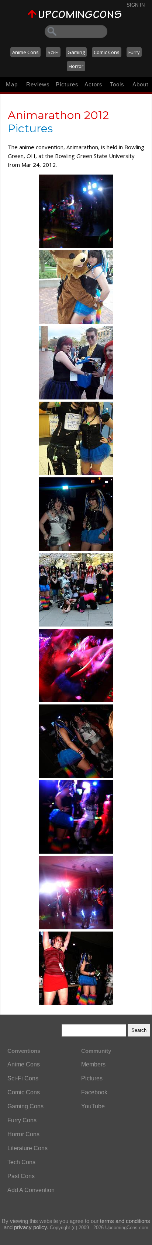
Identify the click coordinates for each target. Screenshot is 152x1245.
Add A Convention (31, 1190)
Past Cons (21, 1176)
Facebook (94, 1092)
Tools (117, 84)
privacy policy (30, 1227)
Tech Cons (21, 1162)
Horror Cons (23, 1134)
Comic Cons (107, 52)
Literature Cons (27, 1148)
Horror (76, 66)
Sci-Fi (53, 52)
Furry (134, 52)
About (140, 84)
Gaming (76, 52)
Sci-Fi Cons (22, 1078)
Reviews (38, 84)
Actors (93, 84)
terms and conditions (125, 1221)
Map (12, 84)
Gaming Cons (25, 1106)
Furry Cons (22, 1120)
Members (93, 1064)
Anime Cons (25, 52)
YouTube (93, 1106)
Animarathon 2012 (58, 115)
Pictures (67, 84)
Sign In (136, 5)
